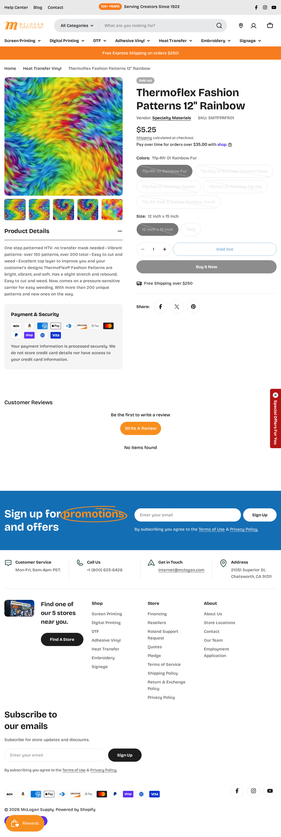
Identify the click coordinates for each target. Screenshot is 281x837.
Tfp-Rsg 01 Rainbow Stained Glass (234, 173)
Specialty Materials (171, 117)
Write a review (140, 428)
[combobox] (140, 25)
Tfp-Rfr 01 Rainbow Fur (164, 173)
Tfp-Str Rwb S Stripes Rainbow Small (178, 204)
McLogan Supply (37, 809)
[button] (275, 418)
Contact (55, 7)
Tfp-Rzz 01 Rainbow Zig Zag (235, 188)
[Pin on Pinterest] (193, 306)
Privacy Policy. (244, 529)
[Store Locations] (241, 25)
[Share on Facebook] (160, 306)
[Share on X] (177, 306)
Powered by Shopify (75, 809)
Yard (194, 231)
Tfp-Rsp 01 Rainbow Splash (168, 188)
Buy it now (206, 266)
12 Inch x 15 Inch (160, 231)
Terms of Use (212, 529)
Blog (37, 7)
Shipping (144, 137)
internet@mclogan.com (181, 569)
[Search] (219, 25)
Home (10, 68)
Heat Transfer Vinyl (42, 68)
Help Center (16, 7)
